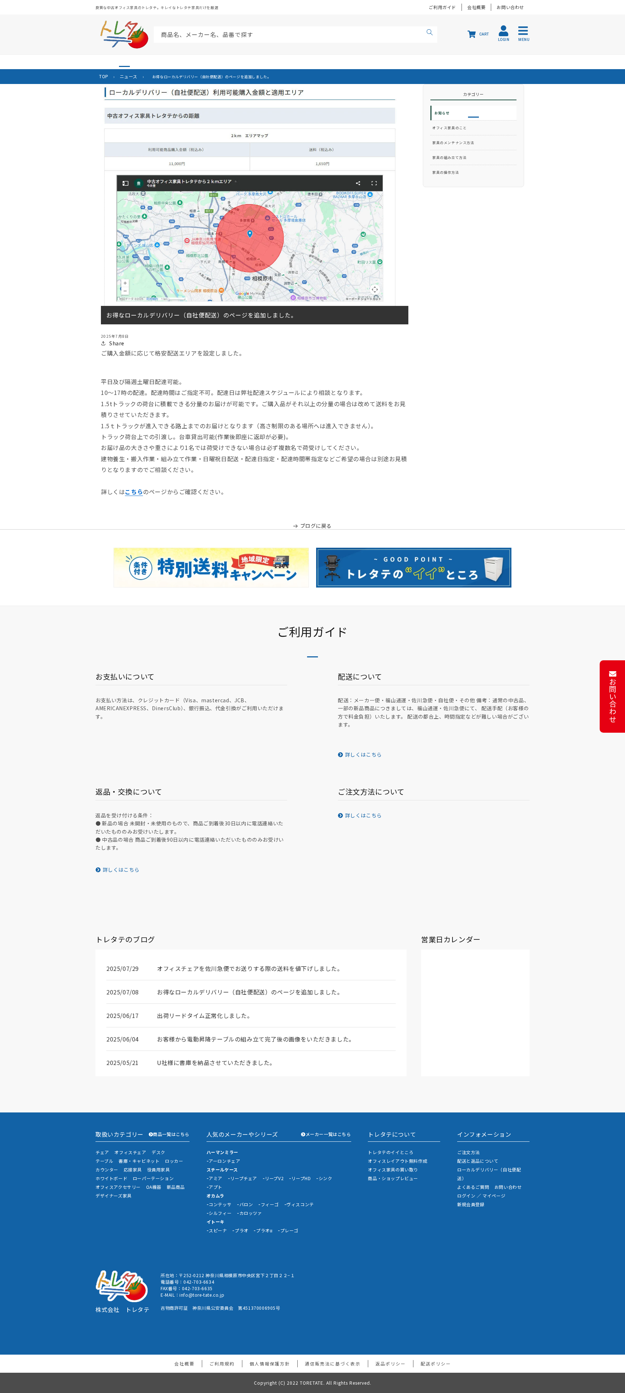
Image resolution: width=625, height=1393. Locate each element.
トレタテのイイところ (390, 1152)
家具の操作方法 (445, 172)
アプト (215, 1187)
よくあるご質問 (473, 1187)
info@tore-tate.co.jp (201, 1295)
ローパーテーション (153, 1178)
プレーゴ (289, 1230)
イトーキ (216, 1222)
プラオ (241, 1230)
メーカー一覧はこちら (328, 1134)
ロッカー (174, 1161)
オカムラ (215, 1195)
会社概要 (476, 7)
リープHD (301, 1178)
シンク (325, 1178)
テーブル (104, 1161)
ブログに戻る (316, 525)
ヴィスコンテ (300, 1204)
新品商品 (176, 1187)
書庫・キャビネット (139, 1161)
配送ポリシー (436, 1363)
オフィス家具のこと (449, 127)
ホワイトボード (111, 1178)
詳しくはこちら (363, 754)
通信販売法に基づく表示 (333, 1363)
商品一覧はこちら (171, 1134)
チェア (102, 1152)
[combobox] (295, 34)
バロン (246, 1204)
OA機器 (153, 1187)
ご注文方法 (468, 1152)
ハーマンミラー (222, 1152)
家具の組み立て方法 (449, 157)
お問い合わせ (510, 7)
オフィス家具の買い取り (393, 1169)
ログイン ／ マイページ (481, 1195)
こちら (134, 491)
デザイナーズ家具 (113, 1195)
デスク (158, 1152)
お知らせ (442, 112)
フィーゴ (270, 1204)
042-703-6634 (198, 1282)
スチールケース (222, 1169)
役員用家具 (158, 1169)
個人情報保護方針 (270, 1363)
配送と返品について (477, 1161)
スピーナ (218, 1230)
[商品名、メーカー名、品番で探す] (429, 33)
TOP (104, 76)
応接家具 (133, 1169)
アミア (215, 1178)
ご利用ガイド (442, 7)
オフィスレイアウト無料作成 (397, 1161)
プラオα (264, 1230)
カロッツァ (250, 1213)
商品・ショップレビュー (393, 1178)
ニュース (128, 76)
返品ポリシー (390, 1363)
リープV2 (274, 1178)
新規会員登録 (471, 1204)
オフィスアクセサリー (118, 1187)
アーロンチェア (224, 1161)
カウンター (106, 1169)
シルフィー (220, 1213)
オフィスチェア (130, 1152)
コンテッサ (220, 1204)
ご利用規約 (222, 1363)
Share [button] (116, 343)
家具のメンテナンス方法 (453, 142)
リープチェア (243, 1178)
